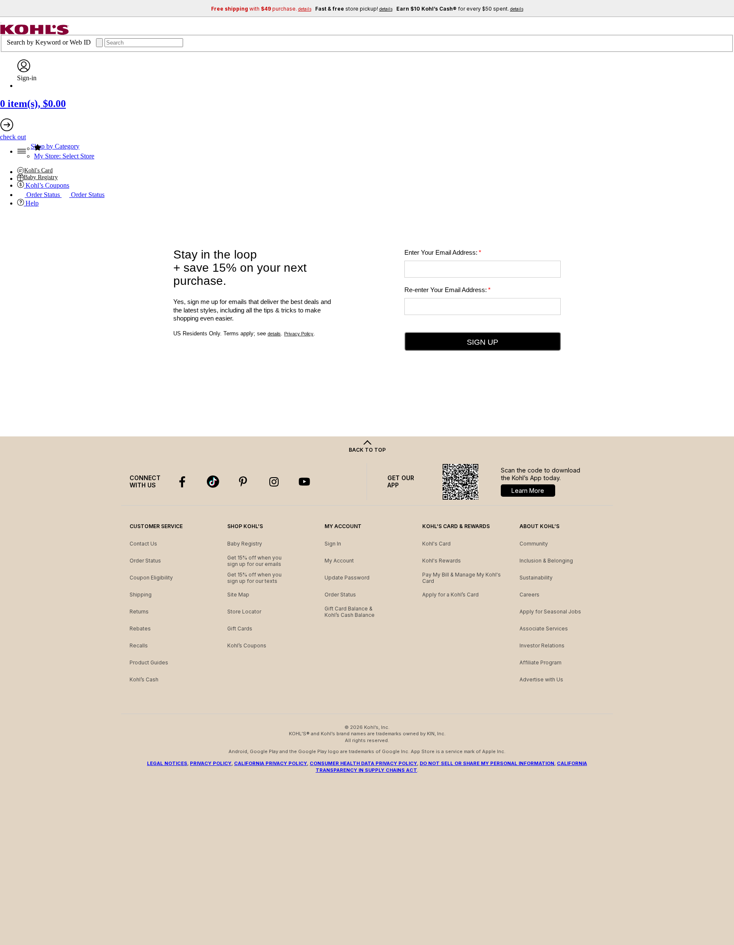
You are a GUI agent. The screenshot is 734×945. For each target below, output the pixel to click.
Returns (139, 611)
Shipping (141, 594)
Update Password (347, 577)
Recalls (139, 645)
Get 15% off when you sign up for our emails (254, 561)
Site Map (238, 594)
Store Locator (244, 611)
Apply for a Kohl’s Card (450, 594)
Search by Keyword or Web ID (50, 42)
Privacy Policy (298, 333)
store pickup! (353, 9)
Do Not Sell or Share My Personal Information (487, 763)
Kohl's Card (436, 543)
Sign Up (482, 342)
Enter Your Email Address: (442, 252)
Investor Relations (542, 645)
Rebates (140, 628)
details (274, 333)
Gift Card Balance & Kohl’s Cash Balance (350, 612)
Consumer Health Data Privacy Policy (363, 763)
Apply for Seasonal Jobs (550, 611)
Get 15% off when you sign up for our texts (254, 578)
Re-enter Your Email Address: (447, 289)
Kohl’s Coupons (246, 645)
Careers (529, 594)
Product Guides (149, 662)
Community (533, 543)
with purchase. (261, 9)
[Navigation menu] (1, 23)
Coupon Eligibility (151, 577)
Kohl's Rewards (441, 560)
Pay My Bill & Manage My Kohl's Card (461, 578)
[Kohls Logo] (35, 32)
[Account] (24, 70)
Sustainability (536, 577)
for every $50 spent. (459, 9)
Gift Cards (239, 628)
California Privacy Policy (270, 763)
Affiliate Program (540, 662)
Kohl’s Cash (144, 679)
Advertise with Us (541, 679)
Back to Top (367, 450)
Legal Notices (167, 763)
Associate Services (543, 628)
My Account (339, 560)
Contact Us (143, 543)
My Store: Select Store (64, 156)
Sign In (333, 543)
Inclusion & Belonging (546, 560)
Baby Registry (244, 543)
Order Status (145, 560)
